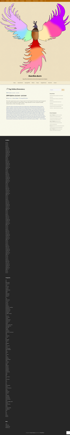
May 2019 (7, 242)
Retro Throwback (8, 385)
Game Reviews (20, 82)
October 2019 (7, 236)
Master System (8, 345)
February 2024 (7, 174)
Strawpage (22, 0)
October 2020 (7, 221)
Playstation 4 (7, 370)
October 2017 (7, 266)
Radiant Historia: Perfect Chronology (29, 114)
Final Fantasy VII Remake (17, 110)
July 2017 (7, 270)
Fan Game (7, 303)
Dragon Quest (16, 107)
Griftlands (7, 329)
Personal (7, 363)
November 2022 (8, 190)
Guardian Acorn (35, 76)
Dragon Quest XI (33, 107)
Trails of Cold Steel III (41, 117)
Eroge (6, 298)
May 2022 (7, 198)
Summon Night (9, 116)
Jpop (6, 338)
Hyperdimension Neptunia (16, 111)
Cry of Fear (7, 287)
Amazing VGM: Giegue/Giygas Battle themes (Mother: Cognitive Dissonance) (56, 123)
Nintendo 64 (7, 358)
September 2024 (8, 167)
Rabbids (14, 114)
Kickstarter (7, 340)
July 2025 (7, 157)
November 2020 (8, 220)
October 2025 (7, 153)
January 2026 (7, 149)
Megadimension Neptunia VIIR (20, 112)
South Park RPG (8, 397)
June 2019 (7, 241)
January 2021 (7, 218)
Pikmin (6, 364)
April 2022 (7, 199)
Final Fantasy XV (36, 110)
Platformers (7, 365)
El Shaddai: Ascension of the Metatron (16, 109)
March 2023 (7, 187)
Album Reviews (8, 282)
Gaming (21, 98)
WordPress (42, 432)
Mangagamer (7, 343)
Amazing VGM (27, 82)
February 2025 (7, 161)
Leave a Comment (43, 119)
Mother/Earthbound (8, 349)
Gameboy (7, 318)
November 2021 (8, 205)
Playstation (7, 366)
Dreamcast (7, 296)
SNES (6, 394)
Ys (25, 119)
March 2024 (7, 173)
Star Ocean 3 (31, 115)
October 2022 (7, 192)
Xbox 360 (7, 415)
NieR (6, 355)
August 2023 (7, 182)
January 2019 (7, 247)
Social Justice (7, 395)
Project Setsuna (8, 376)
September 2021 (8, 208)
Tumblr (17, 0)
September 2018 (8, 252)
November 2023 (8, 178)
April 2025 (7, 159)
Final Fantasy (40, 109)
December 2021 (8, 204)
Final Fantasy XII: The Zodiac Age (27, 110)
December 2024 (8, 163)
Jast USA (7, 337)
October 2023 (7, 179)
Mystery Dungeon (29, 112)
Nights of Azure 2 (41, 112)
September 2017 (8, 267)
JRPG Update (25, 98)
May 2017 (7, 272)
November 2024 (8, 164)
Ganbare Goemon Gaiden (9, 324)
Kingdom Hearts (24, 111)
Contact (55, 82)
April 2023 (7, 185)
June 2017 (7, 271)
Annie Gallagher (16, 98)
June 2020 (7, 226)
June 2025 (7, 158)
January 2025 (7, 162)
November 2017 (8, 265)
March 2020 (7, 230)
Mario (6, 344)
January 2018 (7, 262)
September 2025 (8, 154)
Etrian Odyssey (35, 109)
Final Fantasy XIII (8, 309)
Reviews (7, 386)
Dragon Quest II (21, 107)
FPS (6, 314)
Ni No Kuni (7, 354)
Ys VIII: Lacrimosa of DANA (33, 119)
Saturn (6, 389)
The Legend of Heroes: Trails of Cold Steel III (16, 117)
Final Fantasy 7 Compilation (9, 307)
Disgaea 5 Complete (9, 107)
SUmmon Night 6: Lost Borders (17, 116)
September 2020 (8, 223)
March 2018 (7, 260)
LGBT (6, 342)
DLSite (6, 292)
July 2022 (7, 195)
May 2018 (7, 257)
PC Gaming (7, 361)
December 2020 (8, 219)
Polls (6, 375)
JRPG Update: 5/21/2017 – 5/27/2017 (16, 96)
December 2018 (8, 249)
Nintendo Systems (8, 359)
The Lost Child (27, 117)
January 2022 (7, 203)
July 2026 (7, 142)
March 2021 (7, 215)
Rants (6, 381)
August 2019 (7, 239)
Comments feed (8, 426)
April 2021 (7, 214)
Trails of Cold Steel (33, 117)
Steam (6, 400)
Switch (6, 405)
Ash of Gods (7, 286)
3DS (6, 280)
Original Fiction (43, 82)
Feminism (7, 304)
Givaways (7, 328)
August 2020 (7, 224)
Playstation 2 (7, 368)
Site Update (7, 392)
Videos (6, 410)
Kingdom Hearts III (30, 111)
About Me (50, 82)
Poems (37, 82)
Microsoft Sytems (8, 348)
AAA (6, 281)
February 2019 (7, 246)
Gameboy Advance (8, 319)
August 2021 (7, 209)
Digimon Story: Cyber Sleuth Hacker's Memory (32, 106)
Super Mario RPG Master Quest (34, 116)
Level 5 (41, 111)
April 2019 (7, 244)
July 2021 (7, 210)
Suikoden (7, 402)
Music (6, 350)
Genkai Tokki (7, 327)
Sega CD (7, 390)
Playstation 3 (7, 369)
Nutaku (6, 360)
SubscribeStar (28, 0)
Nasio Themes (32, 432)
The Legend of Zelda (8, 407)
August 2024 (7, 168)
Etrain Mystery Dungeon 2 (27, 109)
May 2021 (7, 213)
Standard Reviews (8, 399)
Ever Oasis (7, 301)
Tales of (7, 406)
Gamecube (7, 322)
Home (15, 82)
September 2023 (8, 180)
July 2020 (7, 225)
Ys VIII (27, 119)
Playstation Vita (8, 371)
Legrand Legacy (37, 111)
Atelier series (21, 106)
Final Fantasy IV (8, 308)
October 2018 (7, 251)
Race (6, 380)
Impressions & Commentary (9, 332)
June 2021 (7, 211)
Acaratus (8, 106)
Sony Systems (7, 396)
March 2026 (7, 147)
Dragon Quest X (27, 107)
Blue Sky (12, 0)
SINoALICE (23, 115)
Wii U (6, 412)
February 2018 (7, 261)
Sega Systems (7, 391)
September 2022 (8, 193)
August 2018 (7, 254)
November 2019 (8, 235)
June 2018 (7, 256)
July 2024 (7, 169)
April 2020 (7, 229)
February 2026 (7, 148)
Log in (6, 423)
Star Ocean (27, 115)
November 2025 (8, 152)
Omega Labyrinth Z (9, 114)
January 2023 (7, 189)
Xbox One (7, 416)
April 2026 (7, 146)
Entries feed (7, 425)
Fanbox (41, 0)
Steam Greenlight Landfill (9, 401)
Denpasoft (7, 288)
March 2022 (7, 200)
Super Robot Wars (8, 404)
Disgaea (42, 106)
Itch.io (6, 334)
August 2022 (7, 194)
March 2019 (7, 245)
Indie (6, 333)
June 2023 (7, 183)
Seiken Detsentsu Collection (15, 115)
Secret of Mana (38, 114)
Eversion (7, 302)
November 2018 (8, 250)
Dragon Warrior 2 (40, 107)
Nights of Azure (35, 112)
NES (6, 353)
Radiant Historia (19, 114)
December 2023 (8, 177)
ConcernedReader (52, 118)
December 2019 (8, 234)
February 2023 (7, 188)
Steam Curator (35, 0)
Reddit (7, 0)
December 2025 (8, 151)
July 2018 (7, 255)
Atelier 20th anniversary (15, 106)
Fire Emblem (7, 312)
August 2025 (7, 156)
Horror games (7, 330)
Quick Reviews (8, 379)
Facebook (2, 0)
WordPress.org (8, 427)
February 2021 (7, 216)
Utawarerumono (9, 119)
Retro (6, 384)
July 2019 (7, 240)
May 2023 (7, 184)
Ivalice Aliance (7, 335)
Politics (33, 82)
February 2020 (7, 231)
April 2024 (7, 172)
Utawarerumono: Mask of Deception (18, 119)
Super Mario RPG (26, 116)
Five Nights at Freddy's (9, 313)
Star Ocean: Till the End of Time (39, 115)
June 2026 (7, 143)
